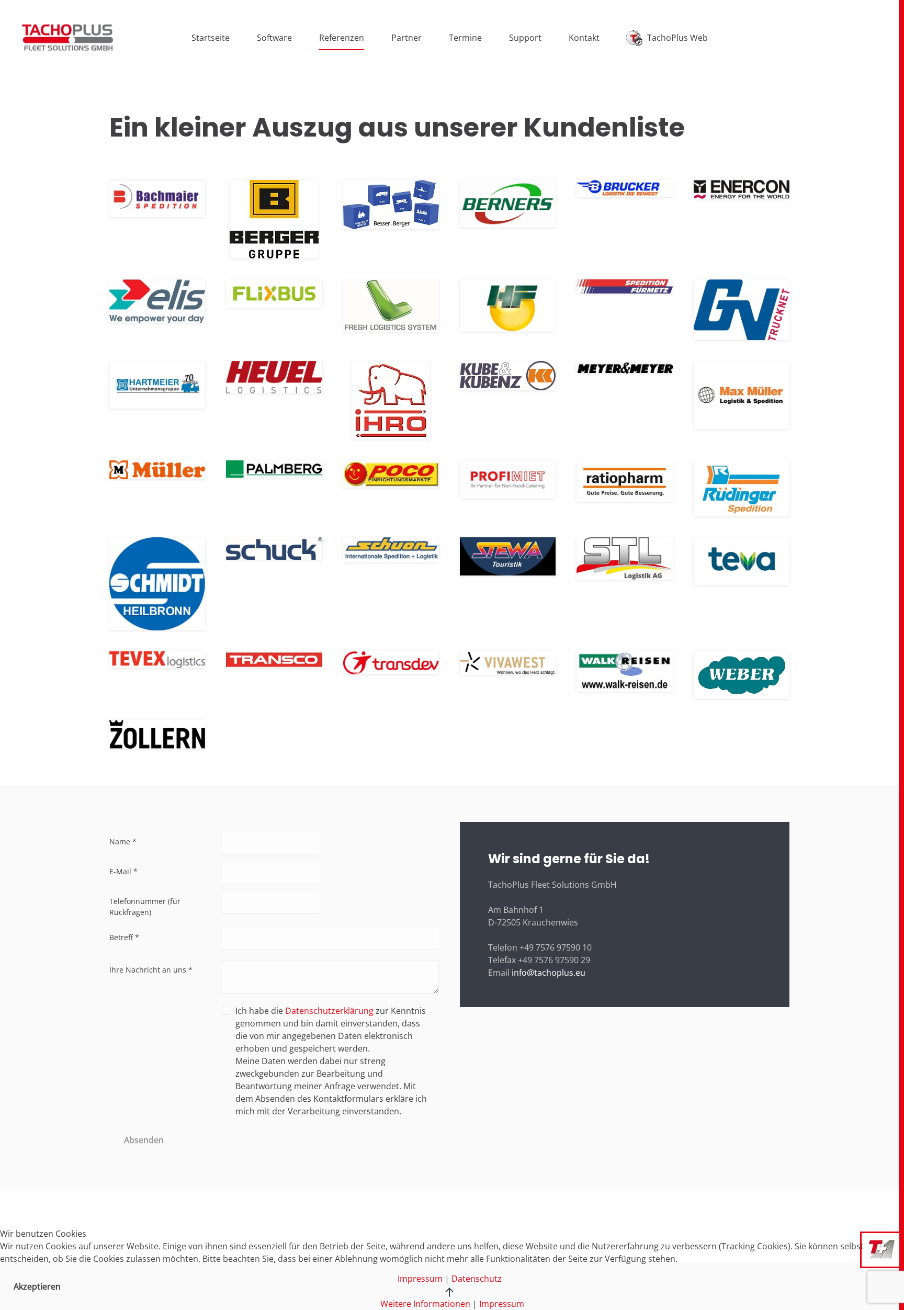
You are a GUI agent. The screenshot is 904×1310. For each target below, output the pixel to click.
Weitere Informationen (425, 1303)
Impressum (501, 1303)
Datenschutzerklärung (329, 1011)
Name (123, 841)
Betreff (124, 937)
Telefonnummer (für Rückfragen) (144, 906)
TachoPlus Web (677, 37)
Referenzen (341, 37)
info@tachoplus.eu (548, 972)
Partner (406, 37)
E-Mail (123, 871)
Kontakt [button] (584, 37)
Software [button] (274, 37)
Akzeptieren (37, 1286)
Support (525, 37)
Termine (465, 37)
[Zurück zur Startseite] (67, 38)
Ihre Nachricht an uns (151, 970)
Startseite (210, 37)
